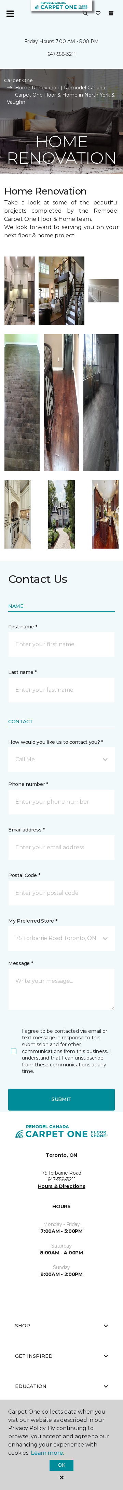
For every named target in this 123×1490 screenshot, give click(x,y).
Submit (61, 1099)
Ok (61, 1465)
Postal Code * (24, 875)
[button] (85, 13)
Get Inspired (34, 1356)
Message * (20, 963)
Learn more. (47, 1453)
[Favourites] (98, 13)
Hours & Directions (61, 1186)
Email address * (26, 829)
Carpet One (18, 80)
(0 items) (111, 13)
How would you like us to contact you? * (55, 742)
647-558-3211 (61, 54)
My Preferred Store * (32, 920)
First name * (22, 626)
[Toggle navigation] (9, 13)
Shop (22, 1326)
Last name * (22, 672)
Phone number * (28, 784)
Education (30, 1386)
